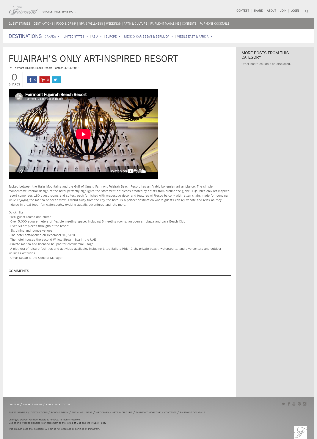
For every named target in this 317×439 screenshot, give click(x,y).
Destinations (43, 23)
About (271, 10)
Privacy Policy (98, 422)
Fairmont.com (24, 10)
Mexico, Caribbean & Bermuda (146, 36)
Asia (95, 36)
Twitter (283, 404)
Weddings (113, 23)
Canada (50, 36)
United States (73, 36)
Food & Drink (66, 23)
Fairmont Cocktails (214, 23)
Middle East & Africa (193, 36)
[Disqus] (120, 334)
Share (258, 10)
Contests (189, 23)
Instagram (305, 404)
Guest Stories (19, 23)
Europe (111, 36)
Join (283, 10)
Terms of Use (73, 422)
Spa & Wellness (91, 23)
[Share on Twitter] (56, 79)
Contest (243, 10)
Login (295, 10)
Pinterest (299, 404)
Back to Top (62, 404)
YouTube (294, 404)
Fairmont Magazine (164, 23)
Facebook (288, 404)
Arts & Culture (135, 23)
